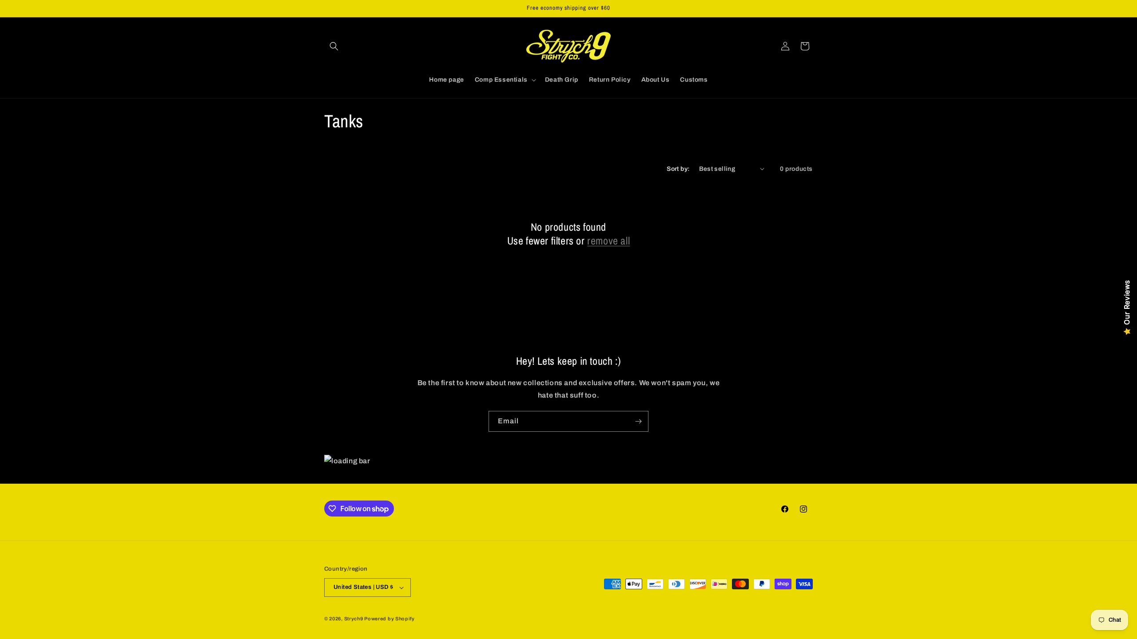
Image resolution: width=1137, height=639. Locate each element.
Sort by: (678, 169)
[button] (334, 46)
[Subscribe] (638, 421)
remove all (608, 241)
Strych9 (353, 618)
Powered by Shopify (389, 618)
